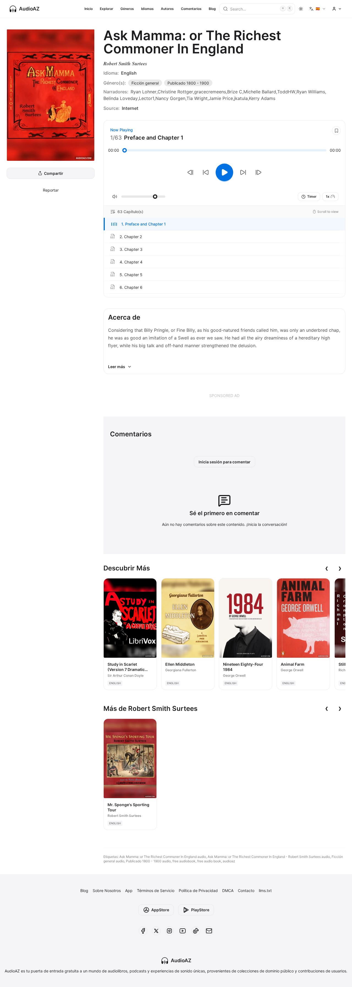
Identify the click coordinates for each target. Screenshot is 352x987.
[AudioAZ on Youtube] (182, 930)
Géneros (127, 9)
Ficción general (145, 83)
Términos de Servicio (155, 890)
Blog (212, 9)
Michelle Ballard (259, 91)
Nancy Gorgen (170, 98)
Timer (312, 196)
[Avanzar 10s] (243, 172)
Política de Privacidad (198, 890)
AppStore (160, 909)
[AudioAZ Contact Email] (209, 930)
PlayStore (200, 909)
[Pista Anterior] (190, 172)
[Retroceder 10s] (205, 172)
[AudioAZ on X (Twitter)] (156, 930)
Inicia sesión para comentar (225, 461)
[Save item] (336, 130)
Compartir (53, 173)
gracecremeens (210, 91)
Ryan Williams (310, 91)
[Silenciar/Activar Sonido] (114, 196)
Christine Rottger (175, 91)
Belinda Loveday (120, 98)
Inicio (88, 9)
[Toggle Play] (224, 172)
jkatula (241, 98)
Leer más (116, 366)
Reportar (51, 190)
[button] (224, 224)
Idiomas (147, 9)
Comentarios (191, 9)
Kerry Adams (262, 98)
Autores (167, 9)
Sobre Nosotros (107, 890)
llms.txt (265, 890)
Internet (130, 108)
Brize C (234, 91)
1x (327, 196)
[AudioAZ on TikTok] (195, 930)
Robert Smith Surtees (125, 63)
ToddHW (286, 91)
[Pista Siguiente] (258, 172)
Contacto (246, 890)
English (129, 73)
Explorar (106, 9)
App (129, 890)
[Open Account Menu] (336, 8)
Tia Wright (197, 98)
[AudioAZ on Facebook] (143, 930)
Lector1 (146, 98)
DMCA (227, 890)
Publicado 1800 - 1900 (188, 83)
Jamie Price (221, 98)
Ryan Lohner (143, 91)
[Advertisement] (224, 395)
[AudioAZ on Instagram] (169, 930)
